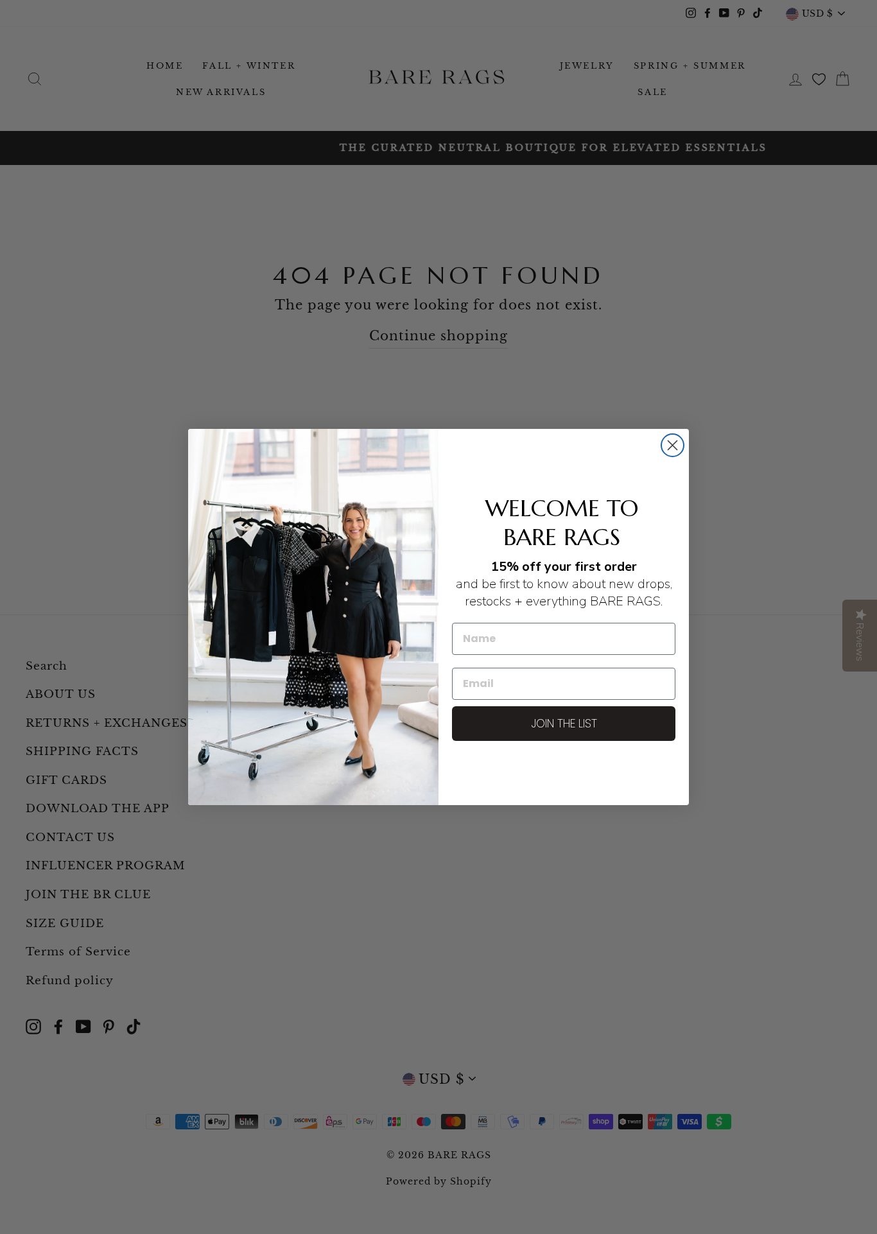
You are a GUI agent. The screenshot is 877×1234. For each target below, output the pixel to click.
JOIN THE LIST (564, 723)
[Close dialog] (672, 445)
